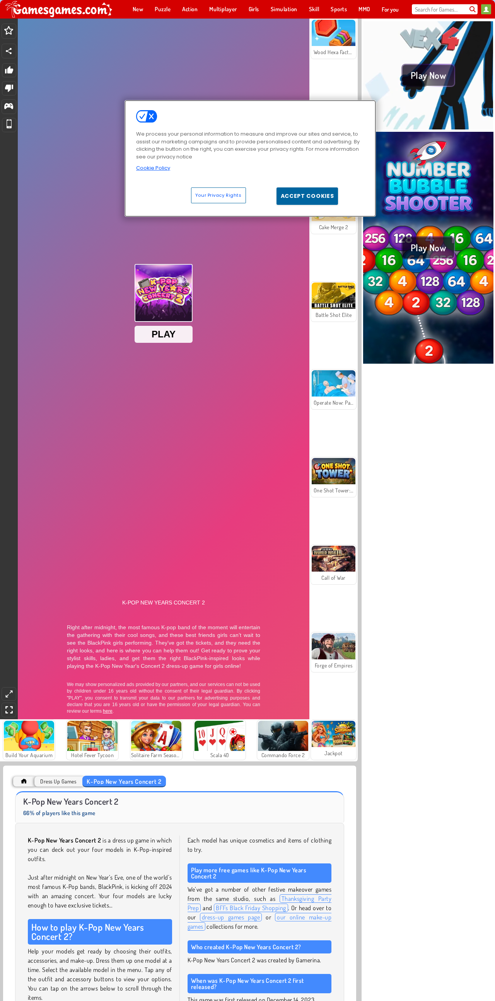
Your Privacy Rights (218, 195)
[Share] (9, 51)
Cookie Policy (153, 168)
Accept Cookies (307, 196)
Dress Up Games (58, 781)
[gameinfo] (9, 106)
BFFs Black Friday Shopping (251, 908)
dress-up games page (231, 917)
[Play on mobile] (9, 125)
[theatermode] (9, 694)
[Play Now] (428, 127)
